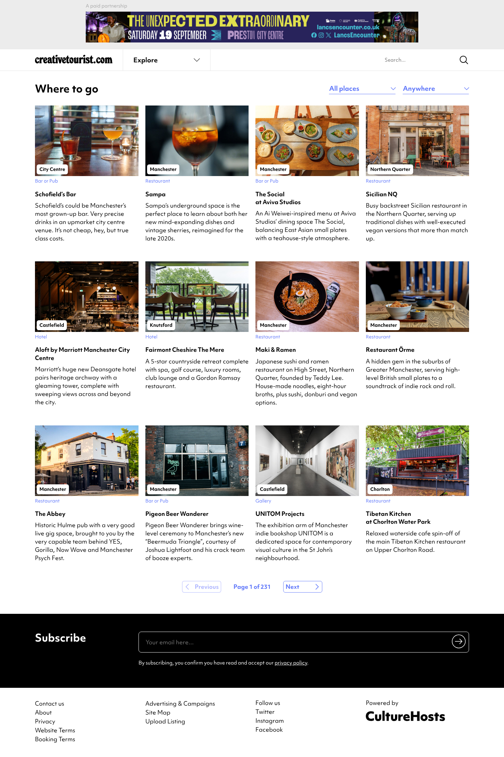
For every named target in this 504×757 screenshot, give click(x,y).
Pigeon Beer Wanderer (176, 514)
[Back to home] (73, 61)
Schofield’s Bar (55, 194)
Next (292, 587)
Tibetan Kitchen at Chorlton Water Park (398, 517)
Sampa (155, 194)
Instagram (269, 720)
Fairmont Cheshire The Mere (184, 349)
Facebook (269, 729)
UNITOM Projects (279, 514)
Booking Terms (55, 739)
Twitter (265, 712)
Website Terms (55, 730)
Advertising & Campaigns (180, 703)
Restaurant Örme (390, 349)
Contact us (49, 703)
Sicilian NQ (381, 194)
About (43, 712)
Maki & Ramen (275, 349)
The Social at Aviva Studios (278, 198)
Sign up (459, 641)
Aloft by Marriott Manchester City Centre (82, 353)
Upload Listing (165, 721)
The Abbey (50, 514)
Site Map (157, 712)
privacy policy (291, 662)
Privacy (45, 721)
